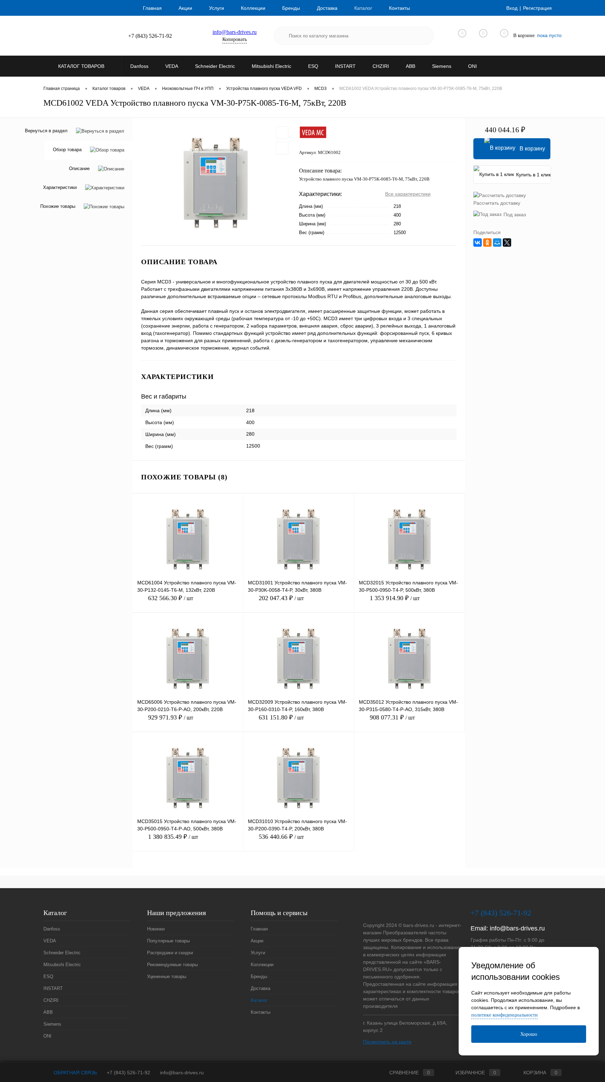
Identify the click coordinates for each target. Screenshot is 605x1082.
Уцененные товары (166, 976)
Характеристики (60, 187)
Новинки (156, 929)
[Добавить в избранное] (282, 132)
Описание (79, 168)
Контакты (399, 8)
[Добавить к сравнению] (282, 148)
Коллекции (253, 8)
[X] (507, 242)
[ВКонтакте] (477, 242)
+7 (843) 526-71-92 (128, 1072)
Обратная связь (74, 1072)
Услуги (216, 8)
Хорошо (528, 1034)
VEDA (49, 940)
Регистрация (537, 8)
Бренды (291, 8)
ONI (47, 1036)
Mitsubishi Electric (62, 964)
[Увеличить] (215, 181)
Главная (152, 8)
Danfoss (51, 929)
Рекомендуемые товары (172, 964)
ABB (48, 1012)
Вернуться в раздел (46, 130)
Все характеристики (408, 194)
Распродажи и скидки (170, 952)
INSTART (53, 988)
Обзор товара (67, 150)
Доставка (327, 8)
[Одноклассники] (487, 242)
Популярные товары (168, 940)
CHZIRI (50, 1000)
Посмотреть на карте (387, 1042)
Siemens (52, 1024)
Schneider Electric (62, 952)
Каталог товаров (82, 66)
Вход (511, 8)
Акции (185, 8)
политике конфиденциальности (504, 1015)
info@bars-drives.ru (235, 32)
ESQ (48, 976)
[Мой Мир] (497, 242)
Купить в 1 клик (533, 174)
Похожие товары (57, 206)
